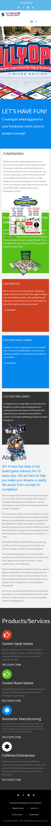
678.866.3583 (25, 3)
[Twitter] (18, 8)
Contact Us (34, 808)
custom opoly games (15, 554)
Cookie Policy (34, 815)
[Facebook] (23, 8)
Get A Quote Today (11, 664)
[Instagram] (32, 8)
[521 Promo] (10, 14)
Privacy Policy (17, 815)
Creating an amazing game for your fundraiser (25, 803)
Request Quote (18, 808)
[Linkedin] (28, 8)
